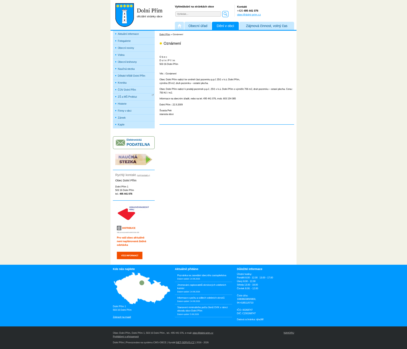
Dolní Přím (164, 34)
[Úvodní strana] (179, 26)
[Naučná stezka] (133, 159)
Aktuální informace (128, 34)
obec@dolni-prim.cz (249, 14)
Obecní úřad (197, 26)
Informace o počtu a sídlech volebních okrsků (200, 297)
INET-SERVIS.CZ (185, 342)
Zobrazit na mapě (122, 317)
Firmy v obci (124, 110)
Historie (122, 103)
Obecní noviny (126, 48)
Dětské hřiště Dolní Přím (131, 75)
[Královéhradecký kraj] (133, 212)
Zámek (122, 117)
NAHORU (289, 333)
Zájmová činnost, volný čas (266, 26)
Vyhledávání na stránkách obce (194, 6)
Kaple (121, 124)
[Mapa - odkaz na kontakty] (141, 288)
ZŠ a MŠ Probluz (127, 96)
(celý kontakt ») (143, 175)
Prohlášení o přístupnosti (126, 336)
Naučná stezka (126, 69)
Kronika (122, 82)
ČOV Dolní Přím (127, 89)
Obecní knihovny (127, 62)
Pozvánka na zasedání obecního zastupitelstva (201, 275)
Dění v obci (225, 26)
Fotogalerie (124, 41)
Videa (121, 55)
